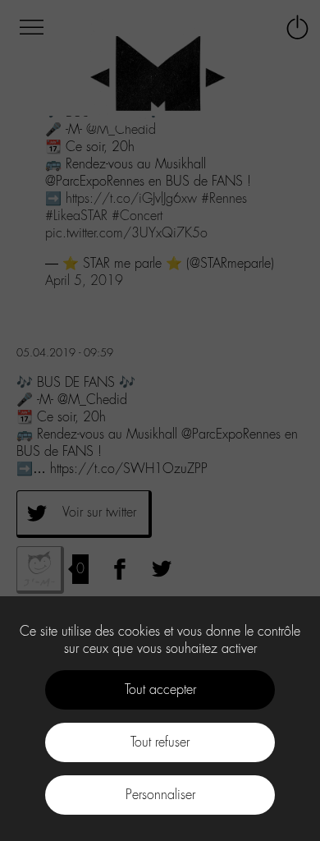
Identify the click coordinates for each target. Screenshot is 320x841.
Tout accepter (160, 689)
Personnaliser (160, 794)
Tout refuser (160, 742)
